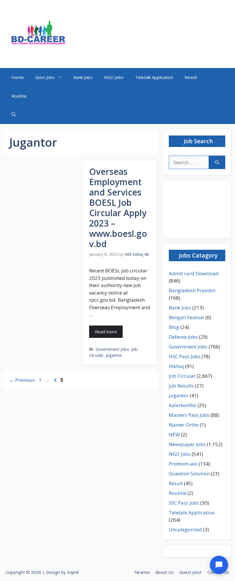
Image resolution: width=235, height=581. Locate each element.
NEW (174, 434)
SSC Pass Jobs (184, 502)
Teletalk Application (154, 77)
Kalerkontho (182, 405)
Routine (19, 96)
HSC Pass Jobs (184, 356)
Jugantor (114, 355)
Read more (106, 331)
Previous (22, 380)
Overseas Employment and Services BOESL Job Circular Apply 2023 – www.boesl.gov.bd (118, 208)
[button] (13, 114)
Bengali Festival (186, 317)
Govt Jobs (45, 77)
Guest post (190, 572)
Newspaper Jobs (187, 444)
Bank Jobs (83, 77)
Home (17, 77)
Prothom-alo (183, 463)
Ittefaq (176, 366)
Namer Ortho (184, 424)
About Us (164, 572)
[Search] (217, 162)
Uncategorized (185, 529)
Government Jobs (112, 349)
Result (191, 77)
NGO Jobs (114, 77)
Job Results (181, 385)
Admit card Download (194, 273)
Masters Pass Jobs (189, 415)
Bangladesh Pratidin (192, 290)
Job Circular (182, 376)
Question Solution (189, 473)
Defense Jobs (183, 337)
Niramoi (142, 572)
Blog (174, 327)
